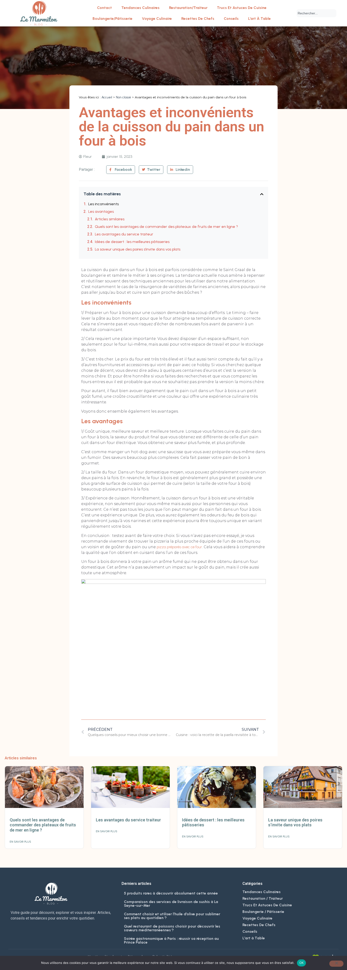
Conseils (231, 18)
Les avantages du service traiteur (124, 234)
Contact (104, 7)
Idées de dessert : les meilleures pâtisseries (132, 241)
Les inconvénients (103, 204)
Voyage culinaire (157, 18)
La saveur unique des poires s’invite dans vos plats (137, 249)
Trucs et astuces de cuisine (242, 7)
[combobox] (316, 13)
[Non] (336, 964)
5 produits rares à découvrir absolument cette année (171, 893)
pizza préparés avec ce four (179, 547)
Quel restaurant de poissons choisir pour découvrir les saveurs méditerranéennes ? (172, 928)
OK (301, 963)
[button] (261, 194)
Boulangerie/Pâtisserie (112, 18)
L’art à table (259, 18)
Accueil (107, 97)
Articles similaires (109, 219)
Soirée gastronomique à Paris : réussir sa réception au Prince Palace (171, 940)
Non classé (123, 97)
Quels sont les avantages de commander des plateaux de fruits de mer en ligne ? (166, 226)
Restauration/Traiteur (188, 7)
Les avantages (101, 211)
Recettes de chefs (197, 18)
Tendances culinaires (140, 7)
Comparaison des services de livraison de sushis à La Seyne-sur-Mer (171, 903)
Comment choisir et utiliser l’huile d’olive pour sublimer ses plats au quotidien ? (172, 916)
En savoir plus (20, 841)
